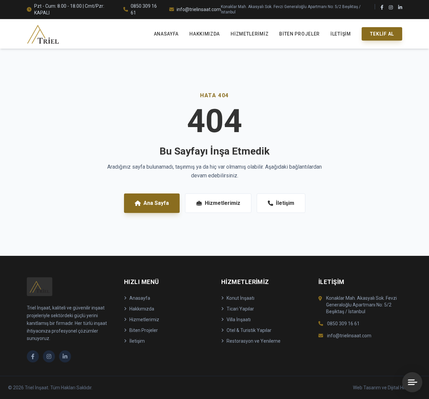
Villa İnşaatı (239, 319)
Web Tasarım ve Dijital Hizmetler (387, 387)
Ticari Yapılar (240, 308)
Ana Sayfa (156, 203)
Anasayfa (166, 34)
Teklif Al (382, 34)
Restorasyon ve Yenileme (254, 341)
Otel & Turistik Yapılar (249, 330)
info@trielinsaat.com (199, 9)
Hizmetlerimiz (249, 34)
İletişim (340, 34)
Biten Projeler (299, 34)
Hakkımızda (204, 34)
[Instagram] (391, 9)
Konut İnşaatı (240, 298)
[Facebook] (381, 9)
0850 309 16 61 (144, 9)
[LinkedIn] (400, 9)
